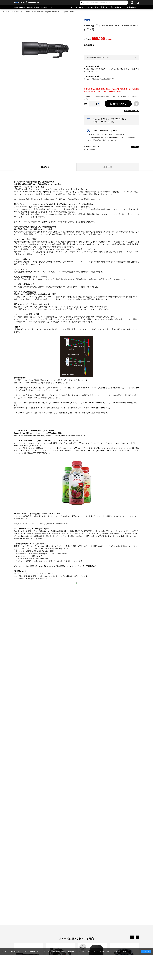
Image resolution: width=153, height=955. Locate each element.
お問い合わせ (131, 7)
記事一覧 (104, 7)
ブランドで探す (92, 7)
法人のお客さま (116, 7)
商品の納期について (131, 111)
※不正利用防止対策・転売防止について (99, 79)
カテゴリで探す (76, 7)
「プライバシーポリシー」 (105, 951)
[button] (132, 937)
